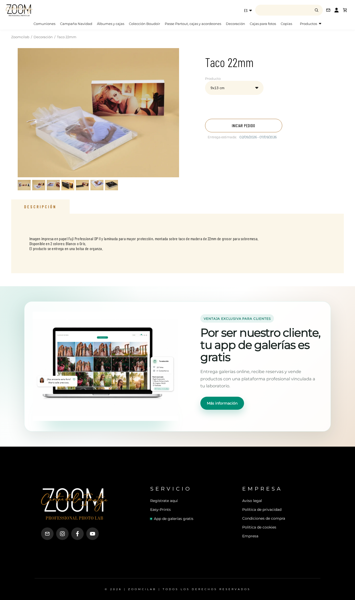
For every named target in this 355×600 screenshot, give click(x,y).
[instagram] (62, 533)
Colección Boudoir (144, 24)
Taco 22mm (66, 37)
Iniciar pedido (243, 125)
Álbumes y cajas (110, 24)
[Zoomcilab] (46, 10)
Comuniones (44, 24)
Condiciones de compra (263, 518)
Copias (286, 24)
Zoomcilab (20, 37)
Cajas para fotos (263, 24)
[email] (47, 533)
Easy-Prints (160, 509)
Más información (222, 403)
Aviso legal (252, 500)
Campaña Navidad (76, 24)
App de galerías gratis (173, 518)
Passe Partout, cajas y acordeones (193, 24)
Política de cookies (259, 527)
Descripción (40, 206)
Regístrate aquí (164, 500)
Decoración (235, 24)
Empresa (250, 536)
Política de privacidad (261, 509)
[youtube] (92, 533)
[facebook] (77, 533)
